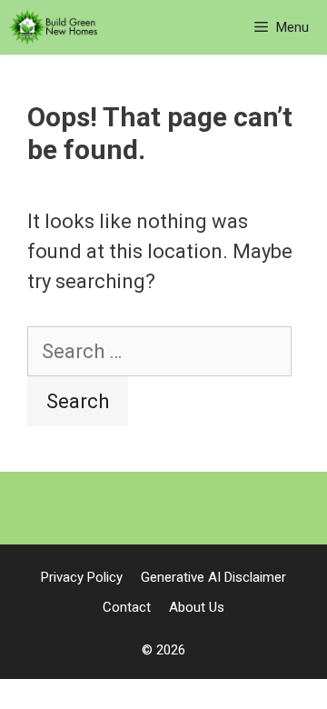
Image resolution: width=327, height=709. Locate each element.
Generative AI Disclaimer (213, 577)
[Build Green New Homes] (53, 27)
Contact (127, 607)
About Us (196, 607)
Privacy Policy (82, 577)
